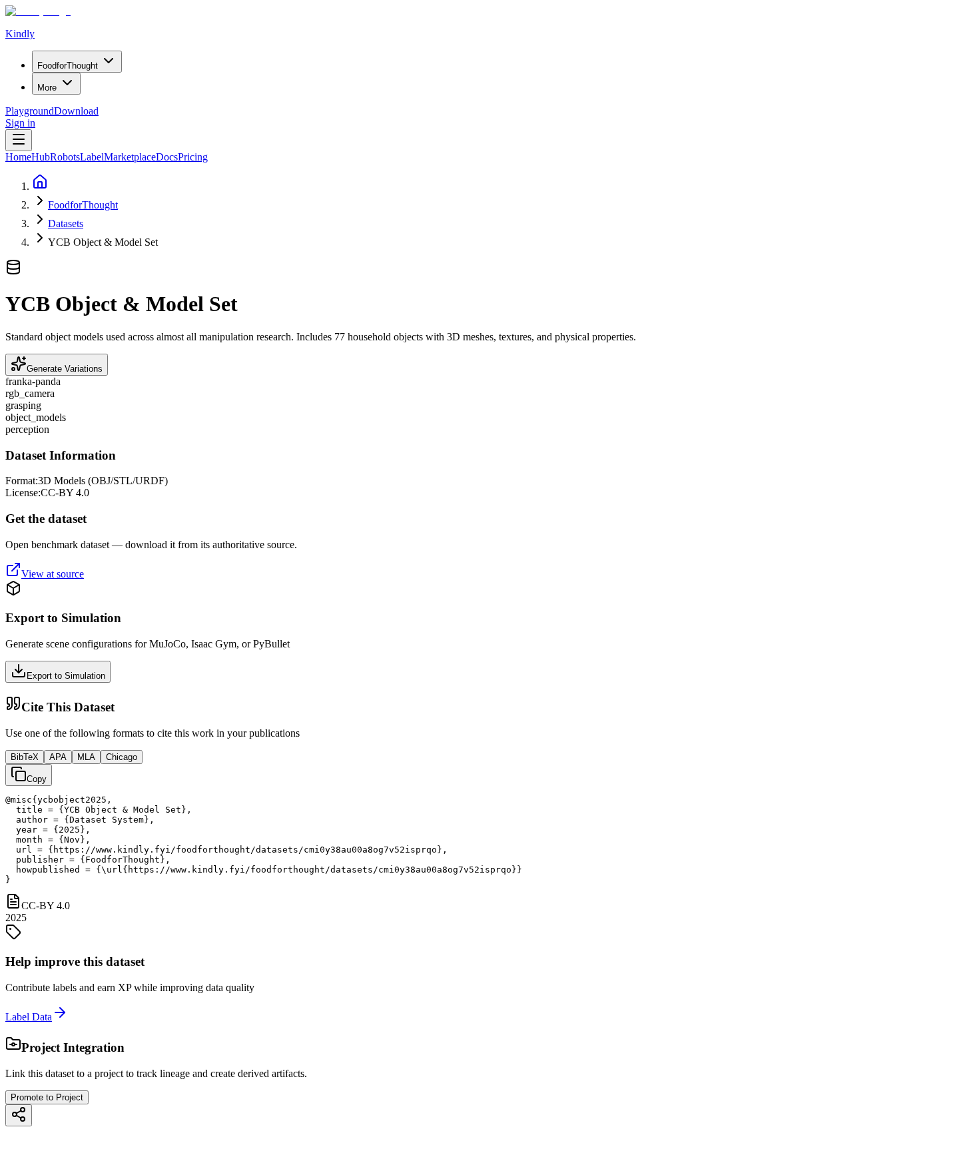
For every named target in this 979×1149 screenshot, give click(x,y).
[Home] (40, 186)
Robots (65, 157)
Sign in (20, 123)
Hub (40, 157)
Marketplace (130, 157)
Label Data (28, 1016)
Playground (29, 111)
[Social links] (18, 1115)
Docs (167, 157)
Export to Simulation (66, 676)
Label (92, 157)
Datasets (65, 223)
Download (76, 111)
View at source (52, 573)
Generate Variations (65, 369)
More (47, 88)
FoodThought (67, 66)
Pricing (193, 157)
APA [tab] (58, 757)
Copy (37, 779)
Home (18, 157)
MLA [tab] (86, 757)
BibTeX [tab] (25, 757)
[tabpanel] (489, 840)
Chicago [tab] (121, 757)
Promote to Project (47, 1097)
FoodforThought (83, 204)
